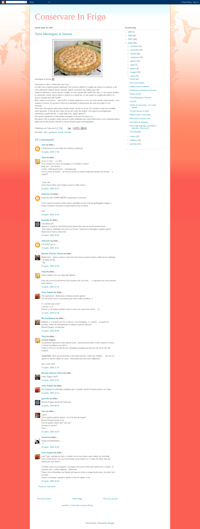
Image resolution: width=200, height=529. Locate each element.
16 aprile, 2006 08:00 (50, 406)
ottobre (133, 54)
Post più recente (44, 499)
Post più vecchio (110, 499)
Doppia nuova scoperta (139, 86)
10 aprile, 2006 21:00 (50, 266)
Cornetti (133, 101)
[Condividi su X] (79, 128)
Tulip (43, 157)
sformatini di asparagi (139, 122)
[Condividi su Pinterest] (85, 128)
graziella (45, 220)
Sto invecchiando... (138, 83)
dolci (46, 132)
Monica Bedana (48, 318)
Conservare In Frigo (70, 16)
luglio (132, 65)
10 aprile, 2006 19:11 (50, 248)
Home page (77, 499)
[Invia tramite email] (74, 128)
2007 (130, 39)
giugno (133, 68)
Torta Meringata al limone (140, 97)
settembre (134, 57)
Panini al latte (135, 94)
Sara (43, 411)
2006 (130, 43)
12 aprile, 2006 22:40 (50, 313)
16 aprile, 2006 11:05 (50, 447)
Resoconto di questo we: (140, 118)
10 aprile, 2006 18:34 (50, 215)
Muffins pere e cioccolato (140, 115)
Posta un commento (47, 486)
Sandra (44, 437)
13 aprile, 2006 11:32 (50, 367)
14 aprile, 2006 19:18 (50, 380)
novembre (134, 50)
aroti (43, 145)
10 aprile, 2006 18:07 (50, 189)
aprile (132, 76)
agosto (133, 61)
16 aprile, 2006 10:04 (50, 432)
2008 (130, 35)
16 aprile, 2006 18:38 (50, 481)
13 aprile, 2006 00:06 (50, 331)
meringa (67, 132)
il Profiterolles (135, 132)
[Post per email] (69, 128)
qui (91, 116)
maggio (133, 72)
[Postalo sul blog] (77, 128)
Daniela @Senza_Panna (52, 253)
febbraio (134, 140)
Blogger (111, 523)
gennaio (133, 144)
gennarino (53, 132)
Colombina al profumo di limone (143, 90)
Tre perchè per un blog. (139, 111)
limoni (60, 132)
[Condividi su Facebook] (82, 128)
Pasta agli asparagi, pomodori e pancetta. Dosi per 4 (143, 127)
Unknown (45, 194)
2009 (130, 32)
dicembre (134, 46)
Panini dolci (134, 79)
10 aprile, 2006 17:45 (50, 152)
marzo (133, 136)
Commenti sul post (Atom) (82, 505)
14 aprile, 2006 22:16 (50, 393)
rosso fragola (47, 292)
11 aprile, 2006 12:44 (50, 287)
